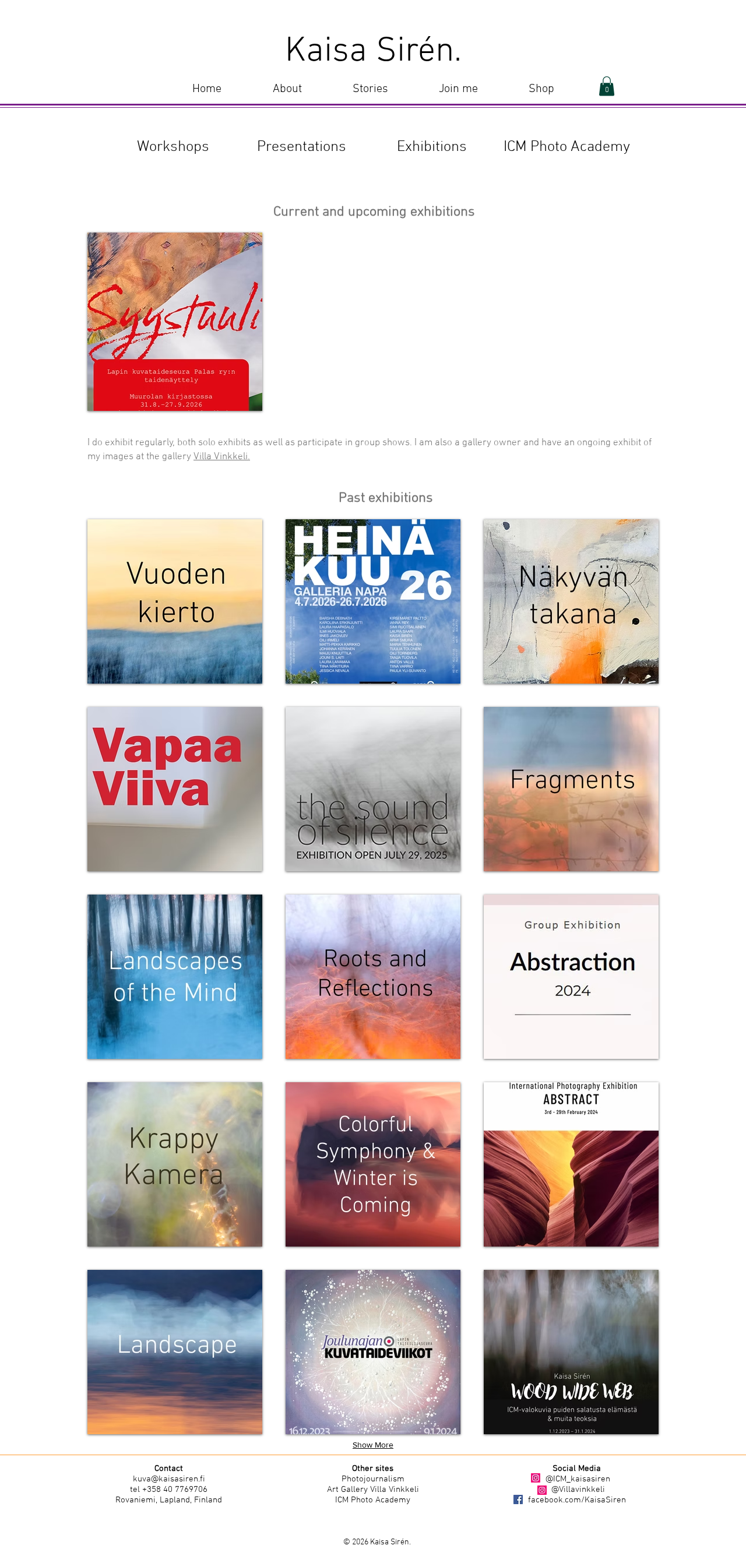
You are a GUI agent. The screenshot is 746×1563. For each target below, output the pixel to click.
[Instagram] (535, 1478)
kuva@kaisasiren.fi (169, 1479)
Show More (373, 1444)
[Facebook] (518, 1499)
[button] (370, 89)
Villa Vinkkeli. (221, 457)
